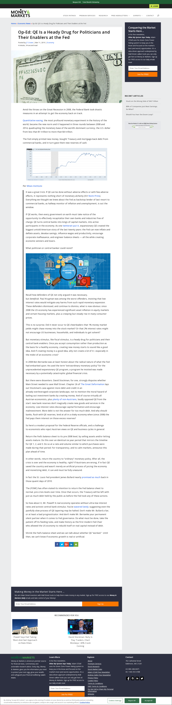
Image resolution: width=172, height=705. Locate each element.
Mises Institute (34, 185)
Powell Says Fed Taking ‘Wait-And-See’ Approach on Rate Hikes (25, 640)
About (90, 661)
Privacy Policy (93, 678)
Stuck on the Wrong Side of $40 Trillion (142, 101)
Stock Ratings (69, 15)
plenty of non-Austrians (65, 399)
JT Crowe (29, 42)
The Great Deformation (92, 384)
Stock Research (93, 666)
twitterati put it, (71, 225)
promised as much (91, 477)
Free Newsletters (119, 15)
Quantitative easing (33, 120)
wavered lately (81, 506)
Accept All (148, 701)
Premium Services (87, 15)
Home (13, 23)
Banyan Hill (77, 2)
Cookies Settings (115, 701)
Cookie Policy (93, 680)
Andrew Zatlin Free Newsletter (99, 675)
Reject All (131, 701)
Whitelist (91, 694)
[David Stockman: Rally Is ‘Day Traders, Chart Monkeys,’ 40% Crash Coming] (80, 626)
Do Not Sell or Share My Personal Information (100, 690)
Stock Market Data (95, 669)
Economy (50, 42)
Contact (150, 15)
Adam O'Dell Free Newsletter (99, 672)
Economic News (24, 23)
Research (103, 15)
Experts (137, 15)
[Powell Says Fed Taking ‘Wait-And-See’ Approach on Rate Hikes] (25, 626)
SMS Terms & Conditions (97, 686)
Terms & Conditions (95, 683)
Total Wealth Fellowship (90, 2)
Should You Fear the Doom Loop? (139, 114)
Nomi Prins (94, 195)
